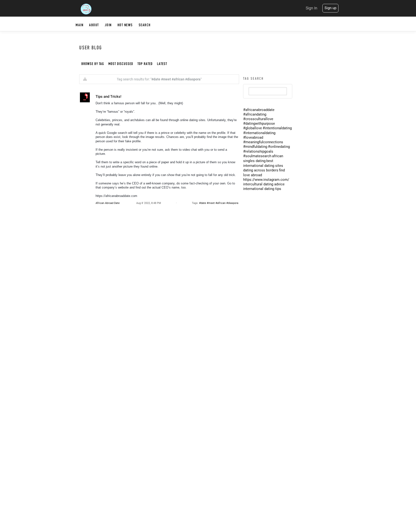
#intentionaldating (277, 128)
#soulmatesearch (257, 156)
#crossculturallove (258, 119)
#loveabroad (253, 137)
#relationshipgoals (258, 151)
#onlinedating (279, 146)
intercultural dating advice (264, 184)
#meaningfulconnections (263, 142)
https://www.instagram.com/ (266, 179)
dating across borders (260, 170)
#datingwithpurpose (259, 123)
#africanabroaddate (258, 110)
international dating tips (262, 189)
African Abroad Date (108, 203)
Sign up (330, 8)
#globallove (252, 128)
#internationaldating (259, 133)
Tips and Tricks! (108, 96)
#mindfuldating (255, 146)
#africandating (254, 114)
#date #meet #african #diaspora (218, 203)
